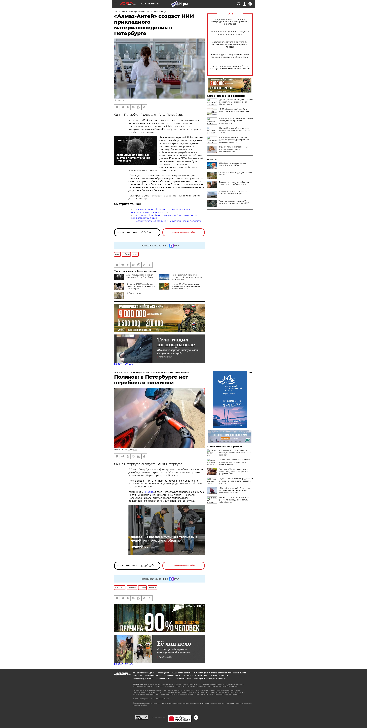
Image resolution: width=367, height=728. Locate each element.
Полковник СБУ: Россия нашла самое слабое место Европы (232, 193)
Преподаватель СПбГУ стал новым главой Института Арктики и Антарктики (187, 277)
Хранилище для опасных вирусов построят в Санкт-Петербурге (141, 276)
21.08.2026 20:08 (121, 372)
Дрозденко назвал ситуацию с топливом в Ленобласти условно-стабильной (164, 538)
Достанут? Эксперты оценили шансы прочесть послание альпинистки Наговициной (236, 102)
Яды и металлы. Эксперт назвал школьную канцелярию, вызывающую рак (233, 149)
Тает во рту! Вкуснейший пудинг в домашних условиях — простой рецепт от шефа (234, 471)
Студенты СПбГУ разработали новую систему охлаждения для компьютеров (140, 286)
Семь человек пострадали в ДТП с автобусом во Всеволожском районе (230, 67)
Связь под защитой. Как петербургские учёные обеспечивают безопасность (161, 211)
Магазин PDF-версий (181, 673)
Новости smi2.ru (123, 363)
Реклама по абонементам (195, 676)
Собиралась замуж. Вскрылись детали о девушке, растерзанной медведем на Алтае (234, 139)
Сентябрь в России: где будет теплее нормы (235, 174)
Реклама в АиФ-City (219, 676)
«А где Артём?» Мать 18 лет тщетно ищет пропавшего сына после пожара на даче (234, 462)
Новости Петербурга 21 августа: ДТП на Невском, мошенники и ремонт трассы (230, 44)
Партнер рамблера (158, 717)
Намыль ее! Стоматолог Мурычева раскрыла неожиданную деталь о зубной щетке (234, 499)
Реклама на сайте (172, 676)
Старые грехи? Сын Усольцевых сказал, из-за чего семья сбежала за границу (235, 452)
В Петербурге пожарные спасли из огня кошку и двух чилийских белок (230, 55)
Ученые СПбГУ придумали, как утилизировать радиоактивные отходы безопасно (186, 286)
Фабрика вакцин (133, 293)
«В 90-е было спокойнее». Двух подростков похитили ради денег (234, 110)
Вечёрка (148, 492)
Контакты (137, 676)
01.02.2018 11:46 (120, 12)
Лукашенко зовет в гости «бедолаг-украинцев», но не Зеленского (234, 183)
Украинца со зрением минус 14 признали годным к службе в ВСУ (233, 202)
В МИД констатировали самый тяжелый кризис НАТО (232, 164)
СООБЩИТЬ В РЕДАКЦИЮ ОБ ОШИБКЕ (210, 679)
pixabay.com (119, 100)
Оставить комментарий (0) (183, 232)
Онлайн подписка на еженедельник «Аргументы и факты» (220, 673)
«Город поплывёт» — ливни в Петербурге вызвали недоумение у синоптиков (230, 21)
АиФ (135, 449)
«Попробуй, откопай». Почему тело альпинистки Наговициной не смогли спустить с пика (235, 490)
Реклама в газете (153, 676)
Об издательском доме (143, 673)
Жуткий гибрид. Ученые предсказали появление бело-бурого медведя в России (236, 481)
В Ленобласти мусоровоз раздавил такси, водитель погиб (230, 33)
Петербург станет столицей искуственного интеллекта (167, 221)
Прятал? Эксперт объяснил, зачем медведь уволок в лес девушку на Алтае (234, 130)
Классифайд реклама (143, 679)
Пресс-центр (163, 673)
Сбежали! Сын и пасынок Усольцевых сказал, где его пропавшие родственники (236, 120)
